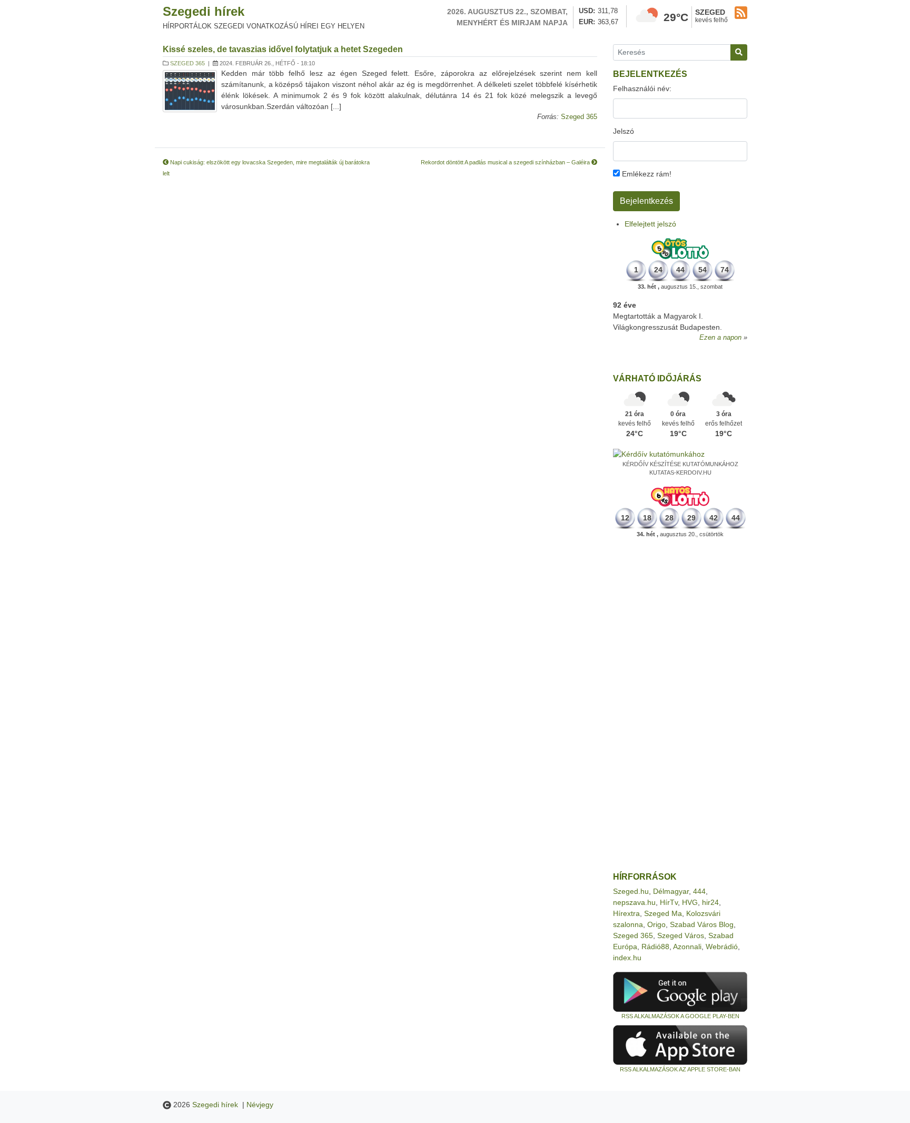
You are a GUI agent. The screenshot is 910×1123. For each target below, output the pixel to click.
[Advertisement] (680, 705)
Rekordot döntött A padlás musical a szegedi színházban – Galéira (506, 162)
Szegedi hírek (203, 11)
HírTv (669, 902)
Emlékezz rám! (645, 174)
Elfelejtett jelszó (650, 224)
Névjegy (259, 1104)
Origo (656, 924)
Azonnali (687, 946)
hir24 (710, 902)
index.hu (627, 957)
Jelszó (623, 131)
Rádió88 (655, 946)
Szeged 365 (187, 63)
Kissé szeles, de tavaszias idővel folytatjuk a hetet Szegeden (283, 49)
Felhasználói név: (642, 88)
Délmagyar (671, 891)
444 (699, 891)
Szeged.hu (631, 891)
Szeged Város (680, 935)
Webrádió (722, 946)
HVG (690, 902)
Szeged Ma (663, 913)
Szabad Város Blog (702, 924)
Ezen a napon (720, 337)
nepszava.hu (634, 902)
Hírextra (626, 913)
